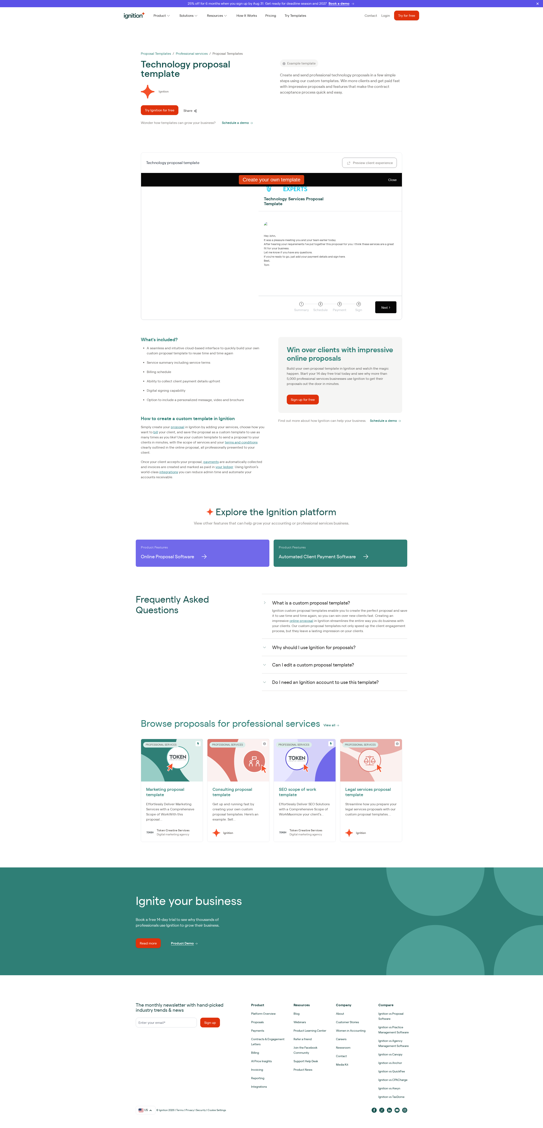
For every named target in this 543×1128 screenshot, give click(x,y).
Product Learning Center (310, 1030)
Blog (296, 1013)
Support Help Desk (306, 1061)
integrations (168, 472)
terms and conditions (241, 442)
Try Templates (295, 15)
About (340, 1013)
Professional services (192, 53)
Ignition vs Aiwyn (389, 1088)
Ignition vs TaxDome (391, 1097)
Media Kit (342, 1064)
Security (201, 1110)
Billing (255, 1052)
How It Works (247, 15)
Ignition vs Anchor (390, 1063)
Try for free (406, 15)
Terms (180, 1110)
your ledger (224, 467)
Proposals (257, 1022)
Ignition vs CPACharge (392, 1080)
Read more (148, 943)
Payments (257, 1030)
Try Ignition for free (159, 110)
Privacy (190, 1110)
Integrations (259, 1086)
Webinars (300, 1022)
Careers (341, 1039)
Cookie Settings (217, 1110)
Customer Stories (347, 1022)
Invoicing (257, 1069)
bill (155, 432)
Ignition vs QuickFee (391, 1071)
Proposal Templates (156, 53)
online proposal (301, 621)
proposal (177, 427)
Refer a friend (303, 1039)
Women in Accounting (350, 1030)
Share (187, 110)
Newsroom (343, 1047)
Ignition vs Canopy (390, 1054)
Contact (371, 15)
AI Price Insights (261, 1061)
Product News (303, 1069)
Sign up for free (303, 399)
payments (211, 462)
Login (385, 15)
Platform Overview (263, 1013)
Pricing (270, 15)
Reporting (257, 1078)
